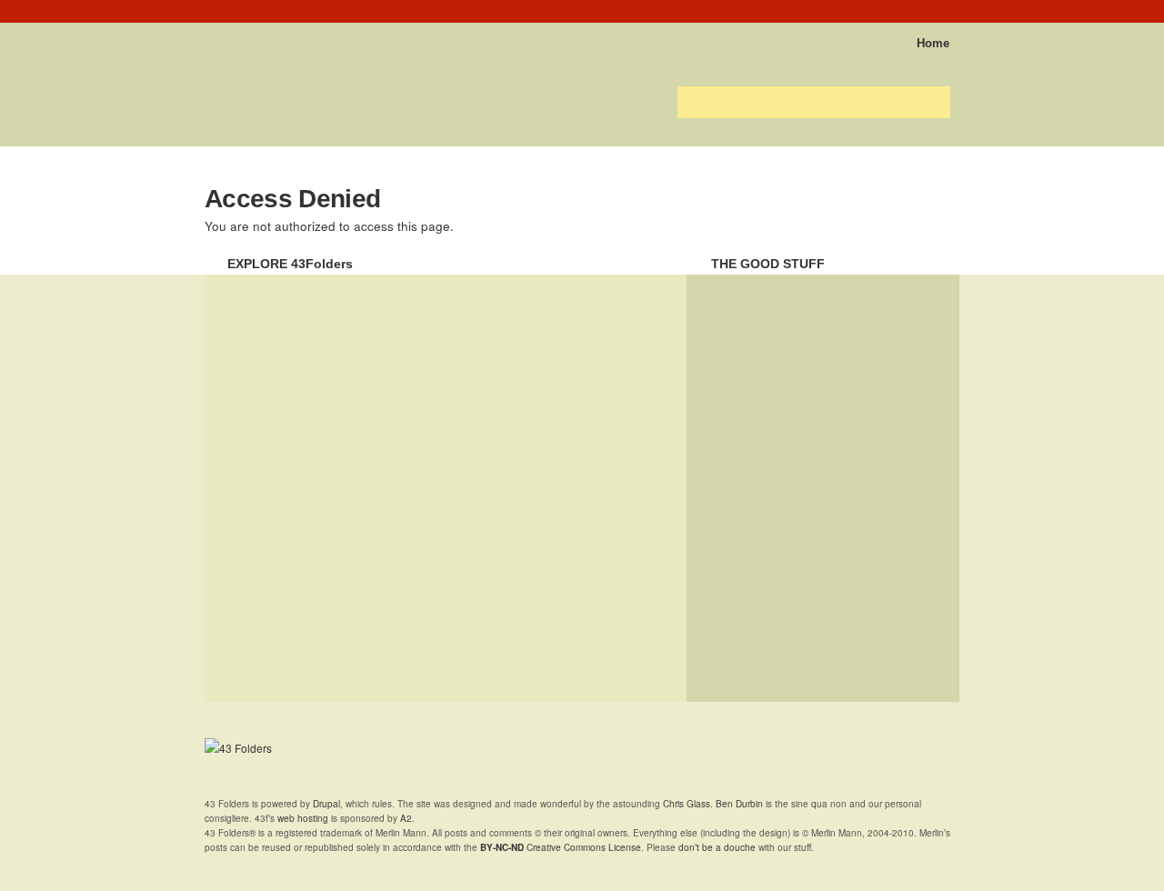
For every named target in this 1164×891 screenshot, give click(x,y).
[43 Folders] (258, 38)
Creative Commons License (560, 847)
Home (933, 43)
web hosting (302, 818)
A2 (406, 818)
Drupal (326, 803)
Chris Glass (686, 803)
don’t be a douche (717, 847)
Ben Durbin (739, 803)
